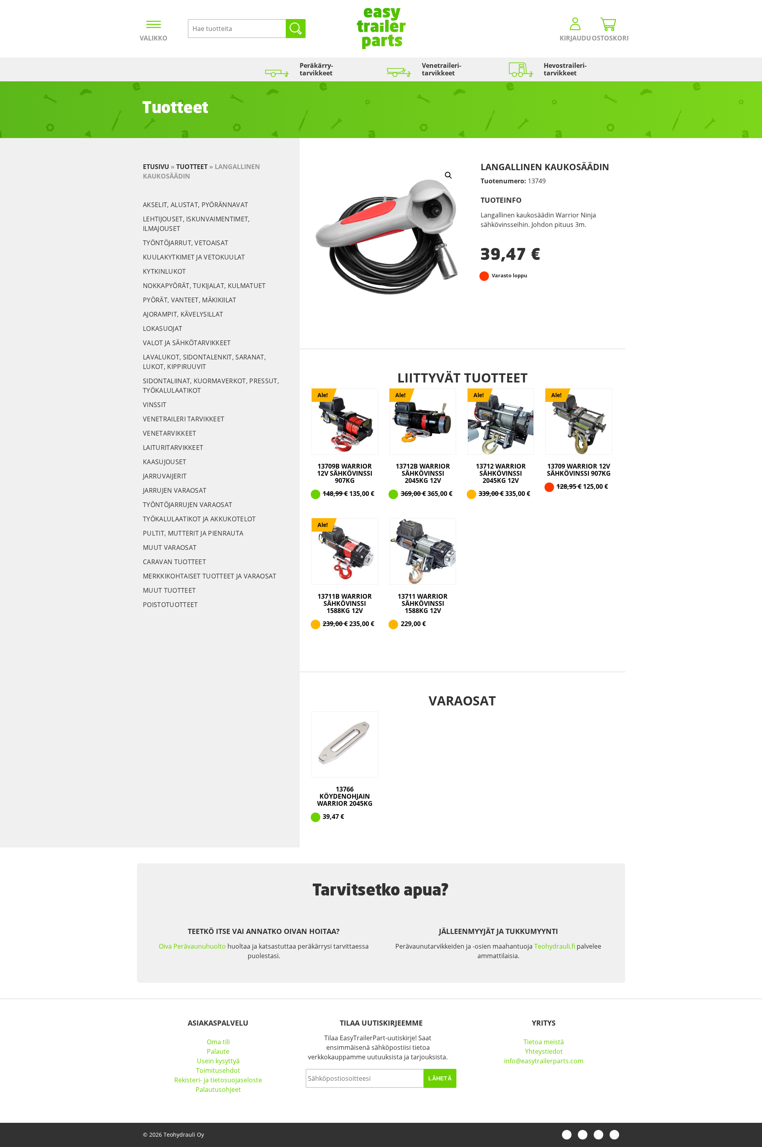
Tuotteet (192, 166)
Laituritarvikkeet (173, 447)
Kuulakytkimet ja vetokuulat (194, 257)
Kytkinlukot (164, 271)
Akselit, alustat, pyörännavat (195, 204)
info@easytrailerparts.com (543, 1061)
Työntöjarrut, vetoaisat (185, 242)
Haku (296, 28)
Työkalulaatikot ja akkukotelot (199, 519)
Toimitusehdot (218, 1070)
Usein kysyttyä (218, 1061)
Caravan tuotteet (174, 561)
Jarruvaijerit (165, 476)
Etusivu (156, 166)
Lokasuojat (162, 328)
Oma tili (218, 1041)
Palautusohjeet (218, 1089)
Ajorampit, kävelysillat (183, 314)
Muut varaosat (169, 547)
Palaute (218, 1051)
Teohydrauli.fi (554, 946)
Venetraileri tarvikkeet (183, 419)
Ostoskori (608, 38)
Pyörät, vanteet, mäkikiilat (190, 300)
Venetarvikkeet (169, 433)
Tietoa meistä (543, 1041)
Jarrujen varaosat (174, 490)
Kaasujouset (165, 461)
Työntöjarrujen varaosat (187, 504)
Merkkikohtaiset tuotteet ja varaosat (210, 576)
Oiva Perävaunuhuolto (192, 946)
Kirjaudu (575, 38)
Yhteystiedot (544, 1051)
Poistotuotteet (170, 604)
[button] (448, 175)
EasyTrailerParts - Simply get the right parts (381, 28)
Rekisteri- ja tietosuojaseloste (218, 1080)
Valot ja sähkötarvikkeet (187, 342)
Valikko (153, 38)
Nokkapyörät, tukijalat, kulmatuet (204, 285)
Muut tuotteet (169, 590)
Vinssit (154, 404)
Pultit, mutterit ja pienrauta (193, 533)
